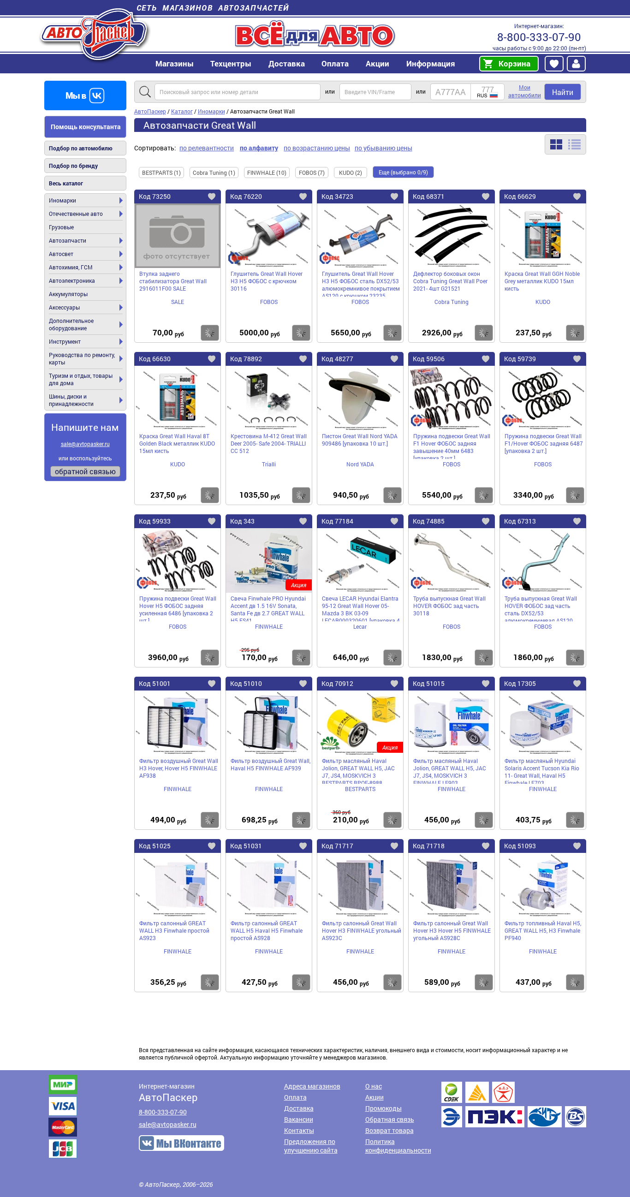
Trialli (269, 464)
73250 (155, 196)
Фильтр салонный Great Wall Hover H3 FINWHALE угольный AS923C (361, 930)
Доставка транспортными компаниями (513, 1104)
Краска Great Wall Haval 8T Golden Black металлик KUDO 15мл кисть (177, 443)
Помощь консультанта (86, 126)
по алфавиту (259, 147)
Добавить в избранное (219, 198)
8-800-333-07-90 (539, 37)
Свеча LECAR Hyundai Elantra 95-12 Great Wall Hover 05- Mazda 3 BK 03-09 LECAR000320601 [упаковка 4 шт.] (361, 608)
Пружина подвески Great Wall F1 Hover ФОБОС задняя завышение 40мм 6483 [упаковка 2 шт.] (451, 445)
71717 (337, 845)
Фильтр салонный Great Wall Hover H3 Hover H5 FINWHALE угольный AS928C (452, 930)
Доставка (286, 63)
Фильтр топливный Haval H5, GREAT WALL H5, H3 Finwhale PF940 (543, 930)
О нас (373, 1086)
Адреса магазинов (312, 1086)
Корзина (514, 63)
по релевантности (206, 147)
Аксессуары (64, 307)
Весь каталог (66, 183)
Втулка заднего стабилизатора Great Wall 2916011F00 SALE (173, 281)
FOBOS (269, 301)
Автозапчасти (67, 240)
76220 (246, 196)
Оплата (335, 63)
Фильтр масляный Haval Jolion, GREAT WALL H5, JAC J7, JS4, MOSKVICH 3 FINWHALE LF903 (449, 770)
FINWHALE (269, 626)
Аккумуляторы (68, 294)
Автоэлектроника (72, 280)
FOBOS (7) (312, 172)
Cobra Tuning (451, 301)
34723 (337, 196)
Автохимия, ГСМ (71, 267)
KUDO (542, 301)
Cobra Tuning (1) (214, 172)
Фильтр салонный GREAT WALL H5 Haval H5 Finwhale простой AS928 (267, 930)
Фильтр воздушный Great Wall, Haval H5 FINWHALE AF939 (270, 764)
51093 (520, 845)
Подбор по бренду (73, 165)
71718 (429, 845)
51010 (246, 683)
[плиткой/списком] (565, 144)
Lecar (360, 626)
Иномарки (62, 200)
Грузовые (61, 227)
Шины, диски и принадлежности (71, 400)
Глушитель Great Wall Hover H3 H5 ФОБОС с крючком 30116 (267, 281)
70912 (337, 683)
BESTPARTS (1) (161, 172)
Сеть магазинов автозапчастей (213, 7)
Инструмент (65, 341)
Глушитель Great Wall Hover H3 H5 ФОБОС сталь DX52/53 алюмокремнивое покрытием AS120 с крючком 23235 (361, 283)
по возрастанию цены (317, 147)
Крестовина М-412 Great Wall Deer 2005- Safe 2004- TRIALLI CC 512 (269, 443)
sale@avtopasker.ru (85, 443)
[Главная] (95, 34)
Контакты (299, 1130)
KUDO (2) (350, 172)
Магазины (174, 63)
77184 (337, 521)
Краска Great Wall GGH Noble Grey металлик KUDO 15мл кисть (542, 281)
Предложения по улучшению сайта (311, 1146)
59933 (155, 521)
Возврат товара (389, 1130)
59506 (429, 358)
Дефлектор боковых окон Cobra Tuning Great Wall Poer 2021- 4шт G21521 (450, 281)
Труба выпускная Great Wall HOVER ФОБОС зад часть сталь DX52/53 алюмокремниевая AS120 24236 (541, 608)
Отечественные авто (76, 213)
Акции (374, 1097)
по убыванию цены (383, 147)
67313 (520, 521)
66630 (155, 358)
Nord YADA (360, 464)
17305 (520, 683)
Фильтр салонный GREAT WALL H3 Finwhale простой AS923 (174, 930)
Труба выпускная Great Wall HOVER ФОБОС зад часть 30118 (449, 606)
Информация (430, 63)
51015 (429, 683)
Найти (562, 92)
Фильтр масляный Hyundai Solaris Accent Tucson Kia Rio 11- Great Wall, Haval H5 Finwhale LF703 (542, 770)
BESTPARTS (360, 788)
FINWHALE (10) (266, 172)
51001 (155, 683)
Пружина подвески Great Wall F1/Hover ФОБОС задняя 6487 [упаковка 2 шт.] (544, 443)
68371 (429, 196)
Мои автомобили (524, 91)
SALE (177, 301)
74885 (429, 521)
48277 (337, 358)
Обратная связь (389, 1119)
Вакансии (298, 1119)
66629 (520, 196)
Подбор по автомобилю (81, 148)
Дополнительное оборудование (71, 324)
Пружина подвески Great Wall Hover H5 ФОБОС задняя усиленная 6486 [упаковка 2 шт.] (177, 608)
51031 (246, 845)
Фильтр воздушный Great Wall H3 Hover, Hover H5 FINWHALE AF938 (178, 768)
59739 (520, 358)
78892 (246, 358)
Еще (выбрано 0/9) (403, 172)
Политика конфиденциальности (398, 1146)
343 (242, 521)
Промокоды (383, 1108)
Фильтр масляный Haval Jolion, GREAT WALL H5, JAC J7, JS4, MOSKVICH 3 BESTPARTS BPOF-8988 (358, 770)
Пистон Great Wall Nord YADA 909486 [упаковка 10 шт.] (360, 439)
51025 (155, 845)
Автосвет (61, 253)
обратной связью (85, 471)
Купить (210, 333)
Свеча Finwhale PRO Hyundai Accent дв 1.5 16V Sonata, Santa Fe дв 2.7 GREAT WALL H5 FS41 (268, 608)
